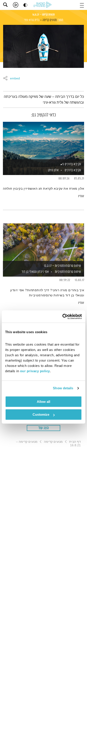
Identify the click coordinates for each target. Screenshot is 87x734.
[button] (82, 4)
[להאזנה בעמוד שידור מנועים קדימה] (43, 46)
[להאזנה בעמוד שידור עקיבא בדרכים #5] (43, 141)
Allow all (43, 401)
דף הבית (75, 441)
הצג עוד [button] (43, 428)
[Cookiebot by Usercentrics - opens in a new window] (62, 316)
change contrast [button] (25, 5)
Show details (63, 388)
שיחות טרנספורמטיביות (68, 272)
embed (15, 78)
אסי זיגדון (43, 272)
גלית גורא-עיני (31, 20)
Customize (41, 414)
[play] (15, 5)
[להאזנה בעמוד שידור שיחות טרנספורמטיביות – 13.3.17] (43, 242)
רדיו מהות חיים (43, 5)
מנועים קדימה (49, 20)
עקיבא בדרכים (73, 170)
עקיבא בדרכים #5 (70, 164)
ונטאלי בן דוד (29, 272)
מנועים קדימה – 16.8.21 (43, 14)
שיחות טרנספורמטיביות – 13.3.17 (62, 266)
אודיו (81, 196)
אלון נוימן (53, 170)
